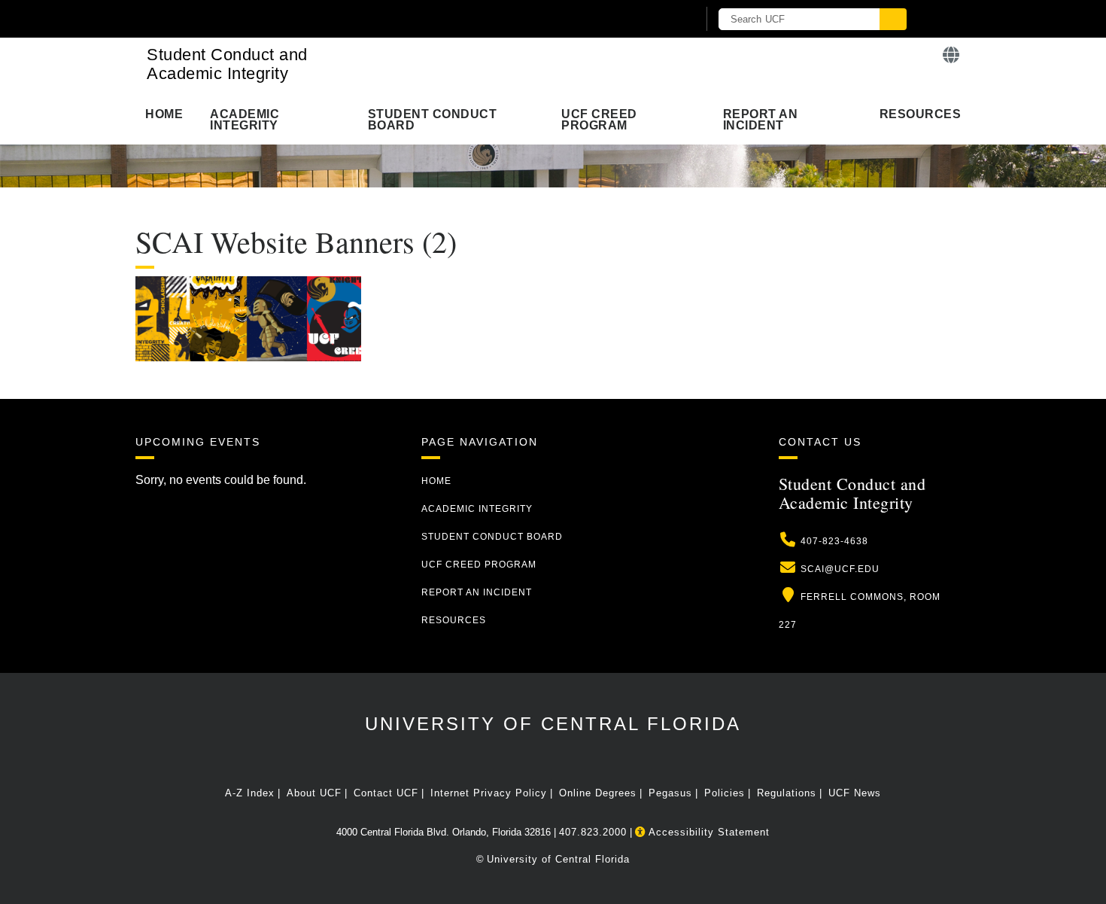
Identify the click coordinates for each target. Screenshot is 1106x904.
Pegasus (670, 793)
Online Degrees (598, 793)
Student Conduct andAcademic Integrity (227, 64)
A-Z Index (250, 793)
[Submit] (893, 19)
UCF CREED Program (599, 120)
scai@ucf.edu (840, 569)
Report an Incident (760, 120)
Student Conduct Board (432, 120)
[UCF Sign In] (649, 19)
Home (164, 114)
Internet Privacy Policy (488, 793)
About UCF (314, 793)
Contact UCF (386, 793)
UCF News (854, 793)
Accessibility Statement (708, 832)
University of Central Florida (553, 724)
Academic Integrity (244, 120)
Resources (921, 114)
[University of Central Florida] (310, 18)
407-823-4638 (834, 541)
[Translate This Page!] (951, 55)
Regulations (786, 793)
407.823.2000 (593, 832)
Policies (724, 793)
